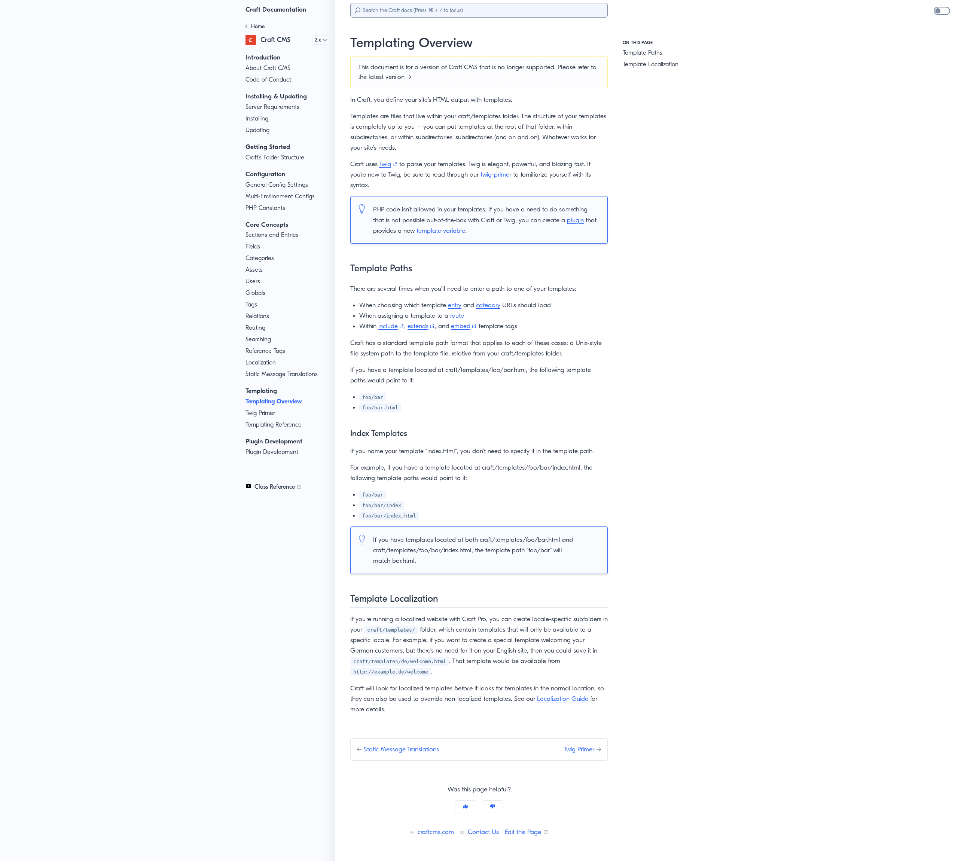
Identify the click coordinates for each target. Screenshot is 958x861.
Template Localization (650, 64)
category (488, 305)
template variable (441, 230)
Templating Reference (273, 424)
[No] (492, 806)
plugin (575, 220)
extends (421, 326)
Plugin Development (271, 451)
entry (454, 305)
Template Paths (642, 52)
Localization (260, 362)
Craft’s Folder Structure (274, 157)
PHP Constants (265, 207)
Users (252, 281)
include (391, 326)
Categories (259, 258)
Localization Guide (562, 698)
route (457, 315)
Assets (254, 269)
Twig (388, 164)
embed (464, 326)
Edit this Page (527, 832)
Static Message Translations (281, 374)
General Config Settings (276, 184)
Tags (251, 304)
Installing (256, 118)
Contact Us (482, 832)
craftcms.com (435, 832)
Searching (258, 339)
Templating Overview (273, 401)
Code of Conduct (268, 79)
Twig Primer (260, 412)
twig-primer (495, 174)
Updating (257, 130)
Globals (255, 292)
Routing (255, 327)
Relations (257, 316)
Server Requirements (272, 106)
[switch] (942, 11)
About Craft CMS (267, 67)
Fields (252, 246)
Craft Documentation (275, 9)
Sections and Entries (272, 234)
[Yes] (465, 806)
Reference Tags (265, 350)
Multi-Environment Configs (280, 196)
